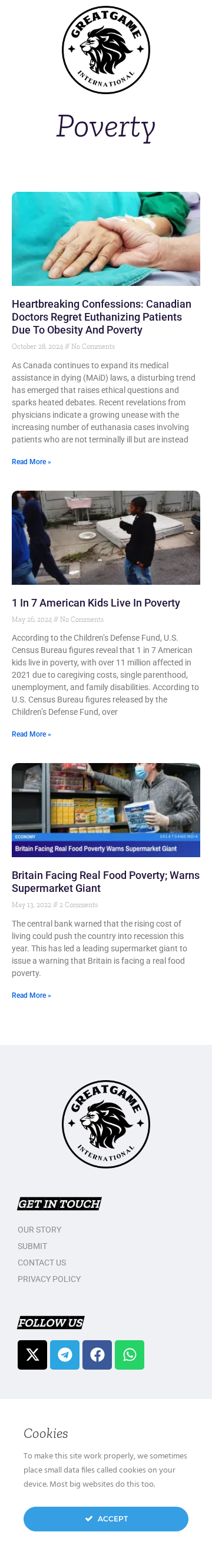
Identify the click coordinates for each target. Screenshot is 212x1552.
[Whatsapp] (129, 1355)
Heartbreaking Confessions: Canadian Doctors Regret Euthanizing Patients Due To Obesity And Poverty (101, 317)
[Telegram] (65, 1355)
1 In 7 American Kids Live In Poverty (96, 603)
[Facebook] (97, 1355)
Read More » (31, 462)
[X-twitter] (32, 1355)
